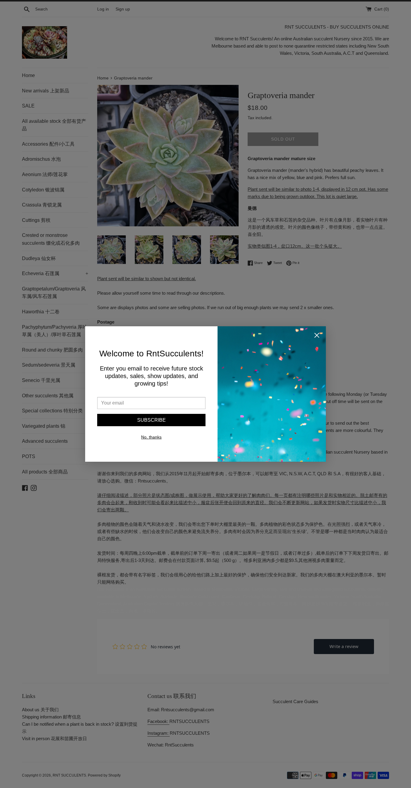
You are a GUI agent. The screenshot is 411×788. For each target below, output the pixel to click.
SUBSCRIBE (151, 420)
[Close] (317, 336)
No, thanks (151, 437)
